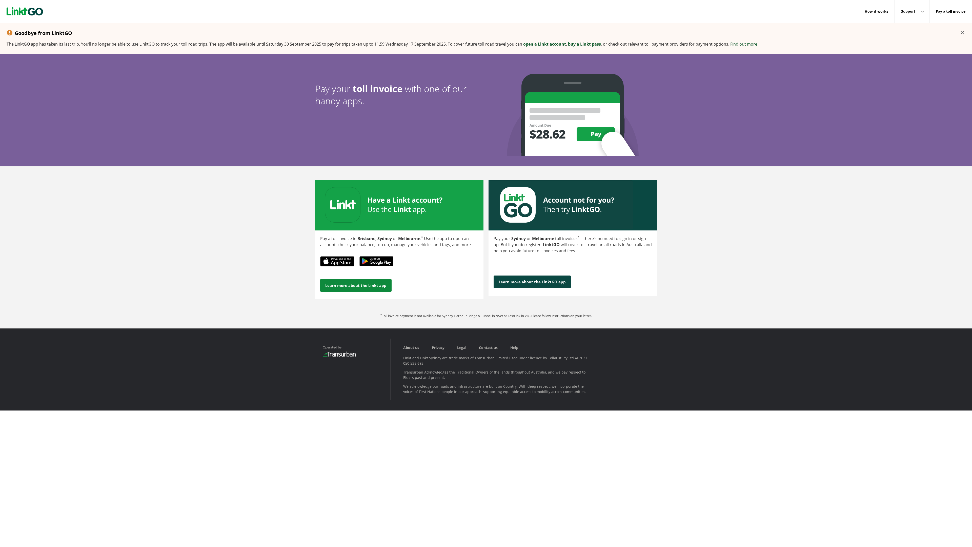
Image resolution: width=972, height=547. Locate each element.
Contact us (488, 347)
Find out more (743, 44)
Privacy (438, 347)
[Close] (962, 33)
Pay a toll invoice (950, 11)
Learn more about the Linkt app (356, 285)
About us (411, 347)
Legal (461, 347)
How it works (876, 11)
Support (908, 11)
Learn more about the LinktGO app (532, 281)
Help (514, 347)
